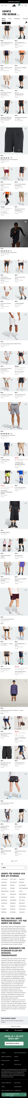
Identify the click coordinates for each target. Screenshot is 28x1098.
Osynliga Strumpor (12, 891)
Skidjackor (13, 903)
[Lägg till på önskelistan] (11, 28)
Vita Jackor (22, 900)
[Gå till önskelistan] (6, 5)
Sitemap (16, 1056)
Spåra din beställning (6, 1056)
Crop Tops (3, 888)
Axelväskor (13, 912)
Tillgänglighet (17, 1090)
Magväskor (4, 885)
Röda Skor (13, 909)
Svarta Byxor (13, 882)
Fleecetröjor (22, 897)
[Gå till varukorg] (25, 5)
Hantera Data (17, 1082)
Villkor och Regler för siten (7, 1090)
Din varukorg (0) (18, 1030)
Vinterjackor (4, 879)
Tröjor (2, 906)
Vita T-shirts (13, 879)
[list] (14, 19)
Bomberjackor (5, 891)
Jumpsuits (4, 882)
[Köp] (14, 6)
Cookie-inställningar (6, 1082)
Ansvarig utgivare (5, 1060)
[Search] (22, 5)
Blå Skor (12, 885)
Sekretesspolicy (18, 1086)
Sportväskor (4, 897)
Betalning (16, 1060)
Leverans (3, 1052)
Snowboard (4, 903)
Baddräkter (4, 900)
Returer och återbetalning (20, 1052)
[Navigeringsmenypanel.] (2, 5)
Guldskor (12, 888)
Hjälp (2, 1064)
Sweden (16, 1095)
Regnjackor (13, 894)
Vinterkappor (22, 885)
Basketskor (22, 903)
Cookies (3, 1086)
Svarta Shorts (22, 906)
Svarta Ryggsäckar (22, 891)
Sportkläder (13, 900)
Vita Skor (12, 897)
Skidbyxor (12, 906)
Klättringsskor (23, 894)
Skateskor (21, 882)
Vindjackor (4, 909)
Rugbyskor (22, 879)
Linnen (3, 894)
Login (7, 1030)
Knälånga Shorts (3, 912)
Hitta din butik (17, 1064)
